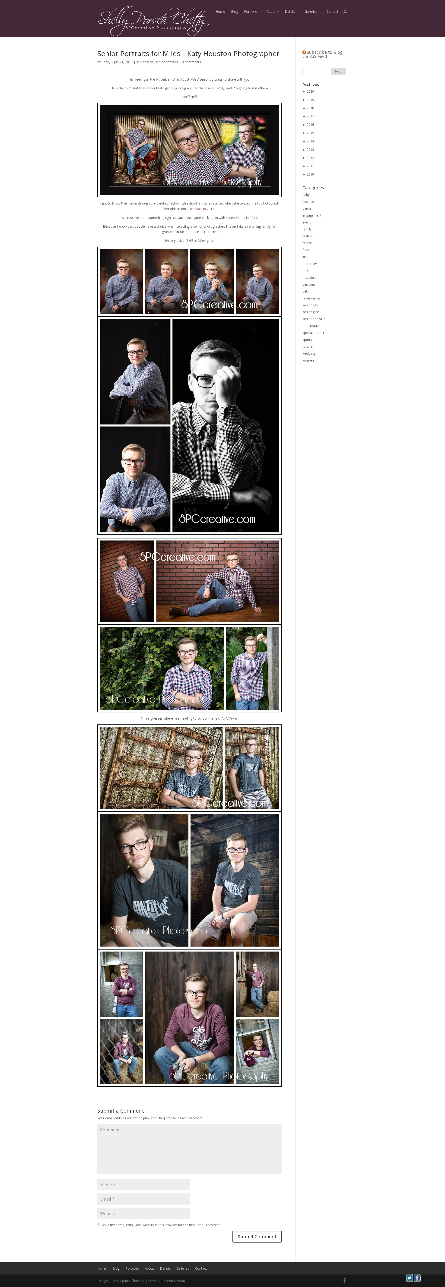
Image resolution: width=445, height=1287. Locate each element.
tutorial (307, 346)
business (308, 201)
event (306, 222)
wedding (308, 353)
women (308, 360)
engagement (311, 215)
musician (309, 277)
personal (308, 284)
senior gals (310, 305)
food (306, 250)
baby (306, 194)
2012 (310, 157)
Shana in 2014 (246, 217)
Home (220, 11)
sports (307, 339)
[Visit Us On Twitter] (409, 1280)
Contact (332, 11)
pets (305, 291)
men (305, 270)
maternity (309, 263)
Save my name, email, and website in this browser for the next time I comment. (161, 1225)
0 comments (191, 62)
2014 (310, 141)
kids (305, 257)
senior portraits (166, 62)
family (307, 229)
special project (313, 332)
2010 (310, 174)
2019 (310, 100)
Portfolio (250, 11)
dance (307, 208)
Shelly (106, 62)
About (271, 11)
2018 (310, 108)
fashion (308, 236)
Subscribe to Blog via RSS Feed (322, 54)
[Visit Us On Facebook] (417, 1280)
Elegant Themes (130, 1280)
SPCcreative (311, 326)
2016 (310, 124)
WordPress (176, 1280)
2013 (310, 149)
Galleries (311, 11)
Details (290, 11)
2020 (310, 91)
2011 (310, 166)
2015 (310, 133)
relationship (311, 298)
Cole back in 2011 (201, 209)
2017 (310, 116)
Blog (234, 11)
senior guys (144, 62)
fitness (307, 243)
